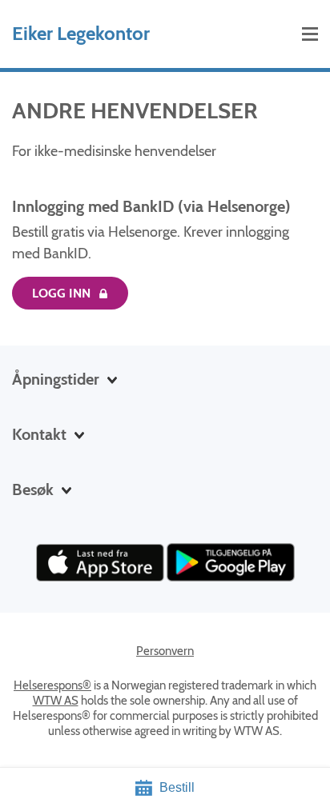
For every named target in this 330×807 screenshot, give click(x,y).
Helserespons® (52, 685)
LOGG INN (61, 293)
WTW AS (55, 700)
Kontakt (39, 434)
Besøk (33, 489)
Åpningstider (55, 379)
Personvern (165, 651)
